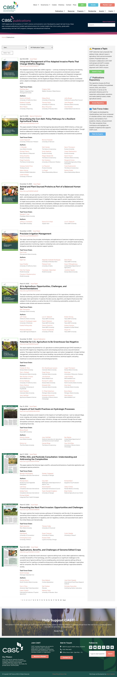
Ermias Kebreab (25, 381)
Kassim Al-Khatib (25, 98)
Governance (44, 5)
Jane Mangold (68, 102)
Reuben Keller (46, 538)
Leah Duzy (23, 487)
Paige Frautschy (25, 160)
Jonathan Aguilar (69, 270)
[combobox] (97, 654)
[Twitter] (99, 647)
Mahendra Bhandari (26, 330)
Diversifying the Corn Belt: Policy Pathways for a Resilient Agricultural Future (47, 120)
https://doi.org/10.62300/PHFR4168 (29, 461)
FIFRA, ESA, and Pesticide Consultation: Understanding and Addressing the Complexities (48, 458)
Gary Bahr (45, 481)
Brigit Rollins (68, 491)
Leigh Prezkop (68, 376)
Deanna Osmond (69, 381)
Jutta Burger (68, 98)
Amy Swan (67, 385)
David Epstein (46, 487)
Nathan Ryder (68, 170)
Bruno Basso (68, 391)
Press (74, 5)
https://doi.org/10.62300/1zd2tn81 (29, 191)
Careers (54, 5)
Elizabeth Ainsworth (48, 395)
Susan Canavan (46, 533)
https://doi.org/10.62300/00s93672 (29, 66)
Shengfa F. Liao (24, 214)
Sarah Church (68, 156)
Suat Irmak (23, 252)
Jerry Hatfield (24, 395)
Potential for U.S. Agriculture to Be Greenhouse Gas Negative (49, 342)
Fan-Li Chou (23, 586)
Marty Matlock (24, 385)
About (35, 5)
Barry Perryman (46, 107)
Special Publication (36, 116)
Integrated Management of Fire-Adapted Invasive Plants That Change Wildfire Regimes (49, 62)
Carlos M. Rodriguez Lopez (28, 321)
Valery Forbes (68, 487)
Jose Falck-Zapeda (70, 580)
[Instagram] (103, 647)
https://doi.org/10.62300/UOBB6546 (29, 509)
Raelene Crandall (25, 102)
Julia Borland (46, 376)
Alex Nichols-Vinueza (26, 376)
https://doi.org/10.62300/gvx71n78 (29, 123)
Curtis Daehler (68, 533)
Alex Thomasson (25, 309)
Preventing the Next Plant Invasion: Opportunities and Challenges (51, 507)
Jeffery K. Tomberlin (26, 222)
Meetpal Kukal (46, 264)
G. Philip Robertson (48, 391)
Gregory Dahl (46, 89)
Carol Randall (68, 107)
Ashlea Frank (24, 491)
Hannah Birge (46, 443)
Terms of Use (63, 674)
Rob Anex (67, 372)
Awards (101, 11)
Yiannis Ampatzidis (48, 330)
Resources (71, 11)
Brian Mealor (24, 107)
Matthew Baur (24, 89)
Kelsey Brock (46, 98)
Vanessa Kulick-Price (26, 166)
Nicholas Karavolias (70, 586)
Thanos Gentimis (47, 325)
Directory (61, 5)
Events (111, 11)
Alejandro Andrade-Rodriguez (51, 260)
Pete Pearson (68, 395)
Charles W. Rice (25, 368)
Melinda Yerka (46, 590)
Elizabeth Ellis (46, 385)
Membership (92, 11)
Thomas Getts (46, 102)
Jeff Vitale (23, 317)
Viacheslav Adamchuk (49, 270)
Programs (80, 11)
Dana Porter (68, 260)
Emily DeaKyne (46, 151)
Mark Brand (23, 533)
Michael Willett (24, 495)
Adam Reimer (24, 170)
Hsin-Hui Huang (25, 270)
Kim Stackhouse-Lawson (49, 368)
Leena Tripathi (24, 590)
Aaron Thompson (69, 147)
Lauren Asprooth (25, 140)
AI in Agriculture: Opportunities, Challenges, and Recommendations (43, 287)
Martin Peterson (47, 321)
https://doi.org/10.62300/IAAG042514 (30, 290)
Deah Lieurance (24, 526)
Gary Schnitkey (69, 443)
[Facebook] (108, 647)
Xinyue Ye (67, 330)
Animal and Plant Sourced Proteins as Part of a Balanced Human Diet (50, 187)
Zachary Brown (24, 580)
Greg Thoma (46, 372)
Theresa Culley (46, 526)
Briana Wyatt (24, 430)
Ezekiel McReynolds (26, 325)
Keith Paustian (24, 391)
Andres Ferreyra (69, 325)
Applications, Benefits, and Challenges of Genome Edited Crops (50, 549)
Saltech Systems (110, 674)
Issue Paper (33, 59)
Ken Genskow (46, 160)
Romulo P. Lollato (47, 381)
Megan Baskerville (47, 156)
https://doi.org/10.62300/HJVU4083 (29, 552)
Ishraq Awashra (24, 156)
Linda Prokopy (24, 174)
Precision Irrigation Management (35, 233)
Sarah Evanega (24, 573)
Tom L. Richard (24, 372)
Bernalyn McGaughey (26, 473)
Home (4, 37)
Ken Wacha (67, 437)
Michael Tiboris (24, 151)
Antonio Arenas (24, 437)
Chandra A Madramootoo (28, 274)
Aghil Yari (23, 260)
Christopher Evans (25, 538)
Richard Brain (68, 481)
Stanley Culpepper (47, 473)
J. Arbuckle (23, 147)
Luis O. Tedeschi (69, 222)
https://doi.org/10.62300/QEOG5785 (30, 411)
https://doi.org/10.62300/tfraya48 (29, 344)
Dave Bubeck (46, 580)
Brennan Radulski (47, 140)
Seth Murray (68, 321)
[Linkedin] (90, 647)
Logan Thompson (69, 368)
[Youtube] (95, 647)
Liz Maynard (46, 166)
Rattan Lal (23, 443)
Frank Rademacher (70, 166)
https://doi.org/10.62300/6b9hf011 (29, 236)
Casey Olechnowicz (70, 151)
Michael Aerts (24, 481)
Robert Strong (68, 317)
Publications (59, 11)
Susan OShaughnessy (71, 264)
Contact (68, 5)
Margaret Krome (69, 160)
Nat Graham (46, 586)
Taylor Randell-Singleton (49, 491)
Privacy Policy (55, 674)
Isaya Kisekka (24, 264)
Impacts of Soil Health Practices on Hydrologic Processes (47, 409)
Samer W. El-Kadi (47, 222)
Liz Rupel (45, 170)
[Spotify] (112, 647)
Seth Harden (46, 147)
